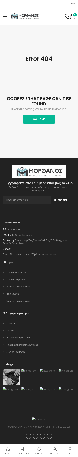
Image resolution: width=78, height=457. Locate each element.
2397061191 (14, 229)
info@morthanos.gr (21, 235)
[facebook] (28, 436)
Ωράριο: (7, 249)
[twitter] (35, 436)
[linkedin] (42, 436)
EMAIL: (6, 235)
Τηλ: (5, 229)
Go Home (39, 119)
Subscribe (60, 200)
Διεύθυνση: (8, 240)
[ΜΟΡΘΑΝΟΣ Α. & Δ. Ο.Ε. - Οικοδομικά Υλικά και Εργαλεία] (25, 16)
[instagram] (49, 436)
